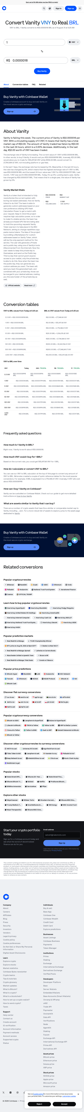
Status (6, 1043)
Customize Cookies (69, 1096)
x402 (45, 1003)
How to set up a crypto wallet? (16, 1000)
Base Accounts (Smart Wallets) (56, 996)
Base (45, 986)
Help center (8, 1015)
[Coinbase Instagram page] (17, 1092)
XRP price (47, 1067)
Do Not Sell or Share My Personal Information (17, 948)
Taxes (5, 1007)
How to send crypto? (12, 1003)
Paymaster (48, 1010)
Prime (46, 956)
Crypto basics (9, 975)
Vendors (6, 933)
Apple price (48, 1079)
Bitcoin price (48, 1057)
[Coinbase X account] (3, 1092)
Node (45, 1024)
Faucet (46, 1035)
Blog (5, 919)
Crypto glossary (10, 982)
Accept (64, 1104)
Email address (48, 830)
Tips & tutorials (10, 979)
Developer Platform (52, 982)
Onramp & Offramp (51, 1000)
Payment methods (11, 1032)
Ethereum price (50, 1060)
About (5, 908)
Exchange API (49, 1038)
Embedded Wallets (51, 993)
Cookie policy (9, 940)
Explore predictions (52, 929)
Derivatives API (50, 1049)
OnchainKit (48, 1014)
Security (6, 926)
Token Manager (50, 948)
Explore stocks (9, 965)
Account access (10, 1036)
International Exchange (53, 967)
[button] (79, 8)
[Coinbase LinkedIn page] (10, 1092)
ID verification (9, 1025)
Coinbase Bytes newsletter (15, 972)
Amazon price (49, 1086)
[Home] (4, 8)
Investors (7, 929)
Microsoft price (50, 1083)
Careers (6, 912)
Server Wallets (50, 989)
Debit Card (48, 926)
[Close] (78, 1094)
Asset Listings (49, 937)
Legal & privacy (9, 936)
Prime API (47, 1045)
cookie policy (38, 1094)
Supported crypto (10, 1039)
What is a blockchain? (12, 996)
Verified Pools (49, 974)
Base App (47, 912)
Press (5, 922)
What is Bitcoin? (10, 989)
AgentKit (47, 1028)
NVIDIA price (48, 1076)
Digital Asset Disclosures (14, 953)
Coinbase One (49, 915)
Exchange (47, 963)
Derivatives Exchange (52, 970)
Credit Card (48, 922)
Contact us (7, 1018)
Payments (47, 944)
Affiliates (7, 915)
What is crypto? (10, 993)
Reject (39, 1104)
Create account (9, 1022)
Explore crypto (9, 961)
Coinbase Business (51, 941)
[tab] (6, 84)
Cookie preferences (11, 943)
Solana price (48, 1064)
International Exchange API (55, 1042)
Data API (47, 1017)
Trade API (47, 1007)
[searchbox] (75, 60)
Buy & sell (47, 908)
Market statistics (10, 968)
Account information (12, 1029)
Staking (46, 960)
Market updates (10, 986)
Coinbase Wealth (50, 919)
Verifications (49, 1021)
